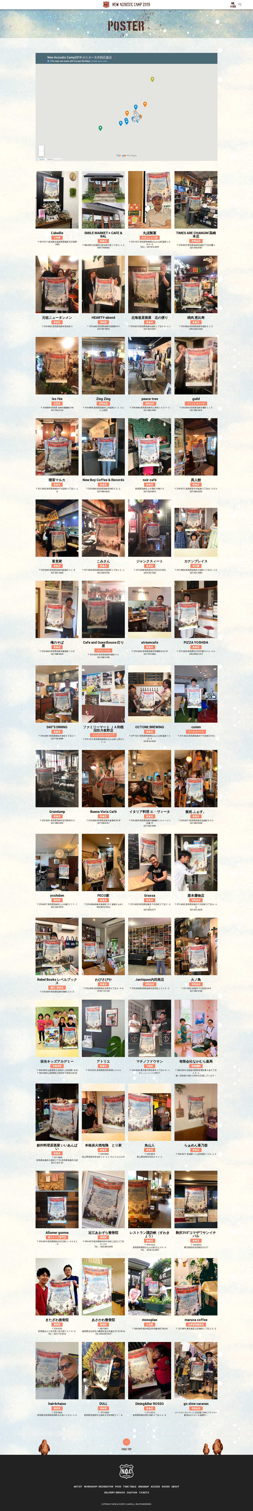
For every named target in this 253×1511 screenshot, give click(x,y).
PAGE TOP (127, 1444)
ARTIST (78, 1486)
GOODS (166, 1486)
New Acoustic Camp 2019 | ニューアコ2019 (126, 4)
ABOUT (175, 1486)
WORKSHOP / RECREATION (98, 1486)
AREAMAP (143, 1486)
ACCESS (155, 1486)
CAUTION (132, 1492)
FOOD (118, 1486)
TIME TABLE (129, 1486)
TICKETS (144, 1492)
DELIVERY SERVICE (114, 1492)
